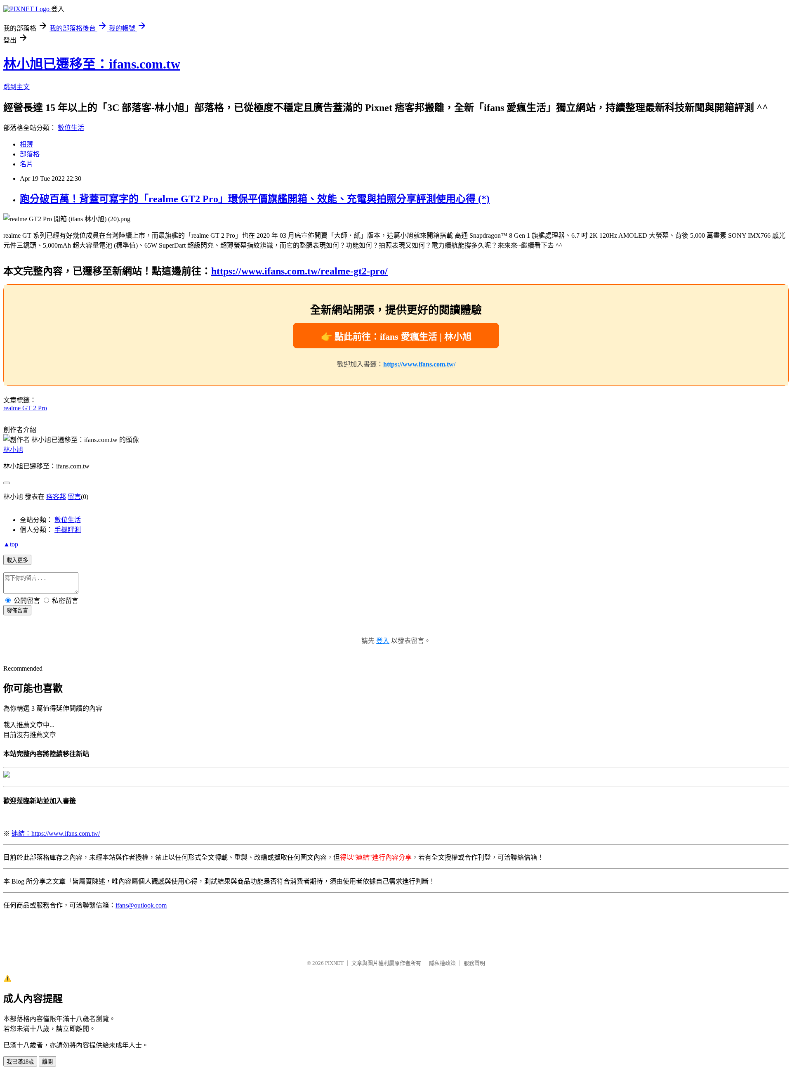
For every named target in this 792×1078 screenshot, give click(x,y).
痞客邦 (56, 496)
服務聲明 (474, 963)
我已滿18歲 (20, 1062)
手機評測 (67, 529)
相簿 (26, 144)
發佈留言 (17, 611)
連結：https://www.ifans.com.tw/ (56, 833)
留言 (74, 496)
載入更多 (17, 560)
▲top (10, 544)
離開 (47, 1062)
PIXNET (334, 963)
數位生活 (71, 127)
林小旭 (13, 449)
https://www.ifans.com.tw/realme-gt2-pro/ (299, 271)
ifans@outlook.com (141, 905)
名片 (26, 164)
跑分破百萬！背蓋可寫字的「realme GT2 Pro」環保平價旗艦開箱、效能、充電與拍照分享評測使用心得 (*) (255, 199)
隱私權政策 (442, 963)
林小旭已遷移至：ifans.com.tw (91, 64)
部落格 (30, 154)
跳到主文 (16, 86)
